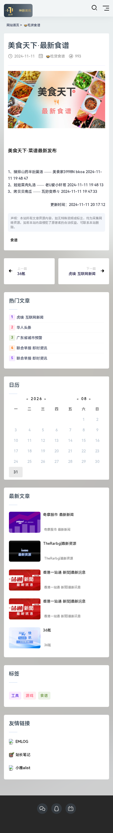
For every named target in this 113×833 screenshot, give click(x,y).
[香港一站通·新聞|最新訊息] (24, 580)
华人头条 (24, 327)
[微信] (42, 808)
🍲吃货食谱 (31, 25)
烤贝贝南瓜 (23, 191)
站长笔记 (23, 755)
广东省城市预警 (29, 338)
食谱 (14, 240)
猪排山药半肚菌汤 (28, 172)
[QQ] (56, 808)
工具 (15, 696)
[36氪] (24, 637)
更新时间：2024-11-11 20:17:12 (77, 205)
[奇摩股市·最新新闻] (24, 522)
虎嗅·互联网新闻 (30, 317)
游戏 (30, 696)
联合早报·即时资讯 (32, 348)
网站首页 (13, 25)
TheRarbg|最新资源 (59, 543)
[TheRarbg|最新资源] (24, 551)
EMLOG (22, 741)
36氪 (47, 630)
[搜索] (94, 7)
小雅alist (23, 768)
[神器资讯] (18, 11)
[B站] (70, 808)
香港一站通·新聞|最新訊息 (64, 572)
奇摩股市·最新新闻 (58, 515)
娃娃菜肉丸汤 (25, 185)
